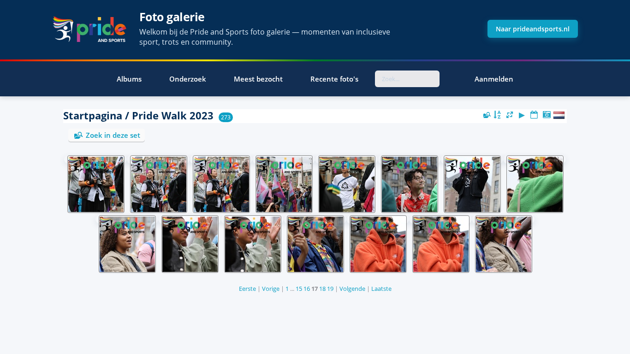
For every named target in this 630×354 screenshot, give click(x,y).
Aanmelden (494, 78)
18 (322, 288)
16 (306, 288)
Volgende (352, 288)
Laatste (381, 288)
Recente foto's (334, 78)
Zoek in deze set (113, 135)
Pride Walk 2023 (173, 115)
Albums (129, 78)
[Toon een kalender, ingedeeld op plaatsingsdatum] (534, 115)
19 (330, 288)
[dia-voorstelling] (522, 115)
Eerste (247, 288)
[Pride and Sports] (89, 29)
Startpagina (92, 115)
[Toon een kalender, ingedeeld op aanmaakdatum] (546, 115)
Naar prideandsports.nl (533, 28)
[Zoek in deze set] (486, 114)
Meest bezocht (258, 78)
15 (299, 288)
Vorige (270, 288)
